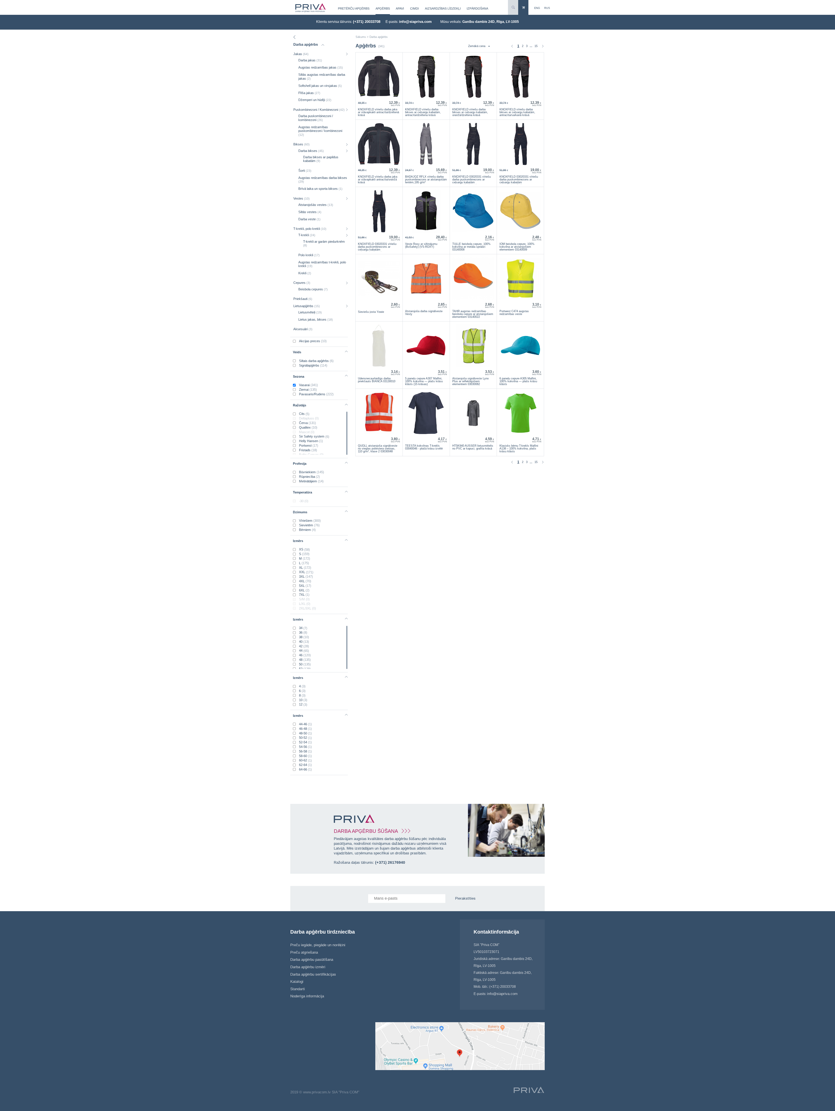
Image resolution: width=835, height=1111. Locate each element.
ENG (537, 8)
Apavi (400, 8)
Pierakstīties (465, 898)
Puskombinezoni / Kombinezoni (319, 109)
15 (536, 46)
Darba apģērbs (305, 44)
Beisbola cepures (313, 289)
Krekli (304, 273)
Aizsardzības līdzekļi (443, 8)
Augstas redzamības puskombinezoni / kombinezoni (320, 130)
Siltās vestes (309, 212)
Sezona (298, 376)
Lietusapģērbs (306, 306)
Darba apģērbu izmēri (307, 967)
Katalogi (296, 982)
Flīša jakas (309, 93)
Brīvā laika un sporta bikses (320, 188)
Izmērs (298, 541)
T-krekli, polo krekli (309, 229)
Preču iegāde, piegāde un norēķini (317, 945)
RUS (547, 8)
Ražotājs (299, 405)
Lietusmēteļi (310, 312)
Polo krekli (309, 255)
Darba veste (309, 219)
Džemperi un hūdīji (314, 100)
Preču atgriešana (304, 952)
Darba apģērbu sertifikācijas (313, 974)
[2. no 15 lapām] (543, 46)
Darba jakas (310, 60)
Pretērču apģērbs (353, 8)
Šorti (304, 170)
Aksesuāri (302, 329)
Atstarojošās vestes (315, 205)
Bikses (301, 144)
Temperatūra (302, 492)
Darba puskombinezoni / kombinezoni (315, 118)
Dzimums (300, 512)
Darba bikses (311, 151)
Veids (297, 352)
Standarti (297, 989)
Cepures (301, 282)
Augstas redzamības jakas (320, 67)
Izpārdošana (477, 8)
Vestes (301, 198)
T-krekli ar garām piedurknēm (324, 243)
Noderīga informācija (307, 996)
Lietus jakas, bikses (315, 319)
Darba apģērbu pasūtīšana (311, 960)
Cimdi (414, 8)
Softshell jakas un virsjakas (320, 86)
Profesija (299, 463)
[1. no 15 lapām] (512, 46)
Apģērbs (383, 8)
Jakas (301, 54)
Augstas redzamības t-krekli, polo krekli (322, 264)
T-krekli (306, 235)
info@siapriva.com (415, 22)
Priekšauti (302, 299)
